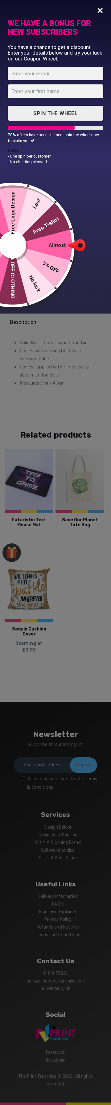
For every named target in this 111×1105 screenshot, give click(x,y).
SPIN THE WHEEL (55, 113)
